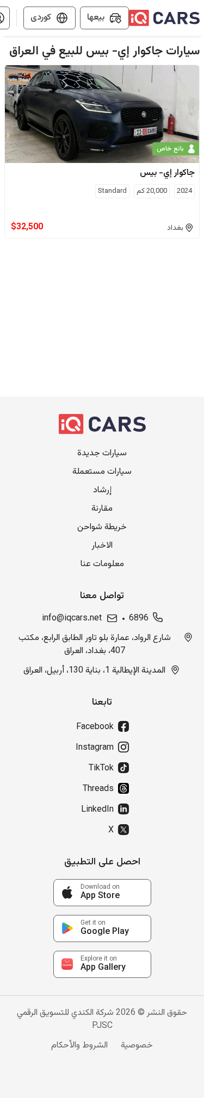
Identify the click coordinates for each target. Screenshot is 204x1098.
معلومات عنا (102, 564)
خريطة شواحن (102, 527)
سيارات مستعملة (102, 472)
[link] (102, 892)
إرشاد (102, 490)
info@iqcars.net (72, 618)
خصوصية (137, 1045)
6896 (139, 618)
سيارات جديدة (102, 453)
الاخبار (102, 546)
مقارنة (102, 509)
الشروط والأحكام (79, 1045)
